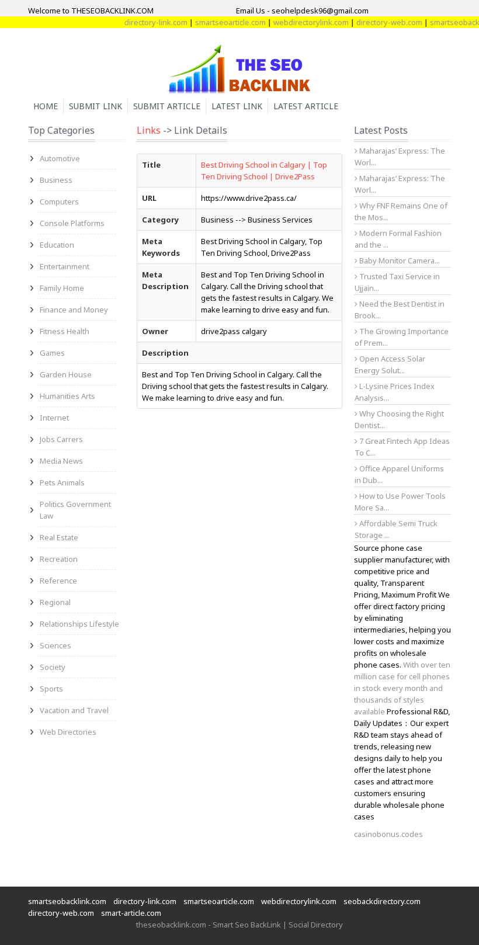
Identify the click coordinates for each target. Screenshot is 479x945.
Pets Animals (62, 482)
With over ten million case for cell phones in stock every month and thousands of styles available (402, 688)
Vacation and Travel (74, 710)
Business (56, 180)
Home (45, 106)
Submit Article (166, 106)
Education (57, 244)
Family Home (62, 288)
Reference (58, 580)
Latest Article (305, 106)
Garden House (66, 374)
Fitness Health (64, 331)
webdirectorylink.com (302, 22)
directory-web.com (381, 22)
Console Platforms (72, 223)
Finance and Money (74, 309)
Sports (51, 688)
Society (52, 667)
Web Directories (68, 732)
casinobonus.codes (388, 834)
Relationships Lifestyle (79, 624)
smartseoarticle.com (221, 22)
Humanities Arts (67, 396)
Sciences (55, 645)
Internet (54, 417)
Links (149, 130)
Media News (61, 461)
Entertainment (64, 266)
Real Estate (59, 537)
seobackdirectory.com (382, 901)
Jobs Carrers (61, 439)
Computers (59, 201)
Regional (55, 602)
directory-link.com (147, 22)
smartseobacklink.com (67, 901)
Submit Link (95, 106)
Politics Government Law (75, 510)
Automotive (60, 158)
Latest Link (236, 106)
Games (52, 353)
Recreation (59, 559)
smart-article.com (131, 913)
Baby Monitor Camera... (398, 260)
